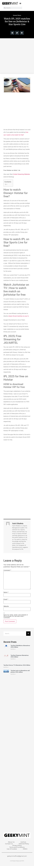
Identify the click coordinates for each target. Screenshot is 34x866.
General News (17, 15)
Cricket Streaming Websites (21, 174)
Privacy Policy (17, 845)
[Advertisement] (17, 56)
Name (5, 592)
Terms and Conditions (17, 847)
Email (5, 599)
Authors (23, 842)
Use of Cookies (12, 849)
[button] (20, 3)
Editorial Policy (24, 844)
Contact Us (9, 844)
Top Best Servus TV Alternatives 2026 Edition (16, 665)
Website (6, 606)
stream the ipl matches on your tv (18, 316)
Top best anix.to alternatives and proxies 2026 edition (20, 671)
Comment (7, 570)
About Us (11, 842)
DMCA (25, 849)
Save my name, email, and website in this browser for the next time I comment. (15, 616)
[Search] (28, 633)
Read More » (13, 649)
